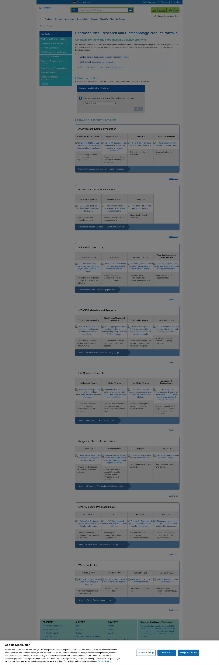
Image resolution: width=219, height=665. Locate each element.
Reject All (166, 652)
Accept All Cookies (188, 652)
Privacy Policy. (104, 661)
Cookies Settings (146, 652)
